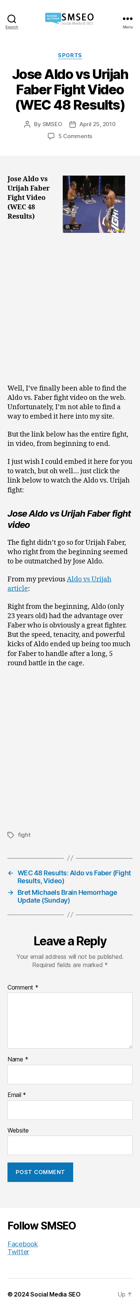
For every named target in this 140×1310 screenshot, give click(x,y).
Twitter (18, 1252)
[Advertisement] (70, 310)
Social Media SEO (55, 1294)
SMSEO (52, 124)
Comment (22, 987)
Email (16, 1095)
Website (18, 1130)
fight (24, 834)
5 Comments (75, 136)
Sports (70, 55)
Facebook (22, 1244)
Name (17, 1059)
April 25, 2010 (97, 124)
